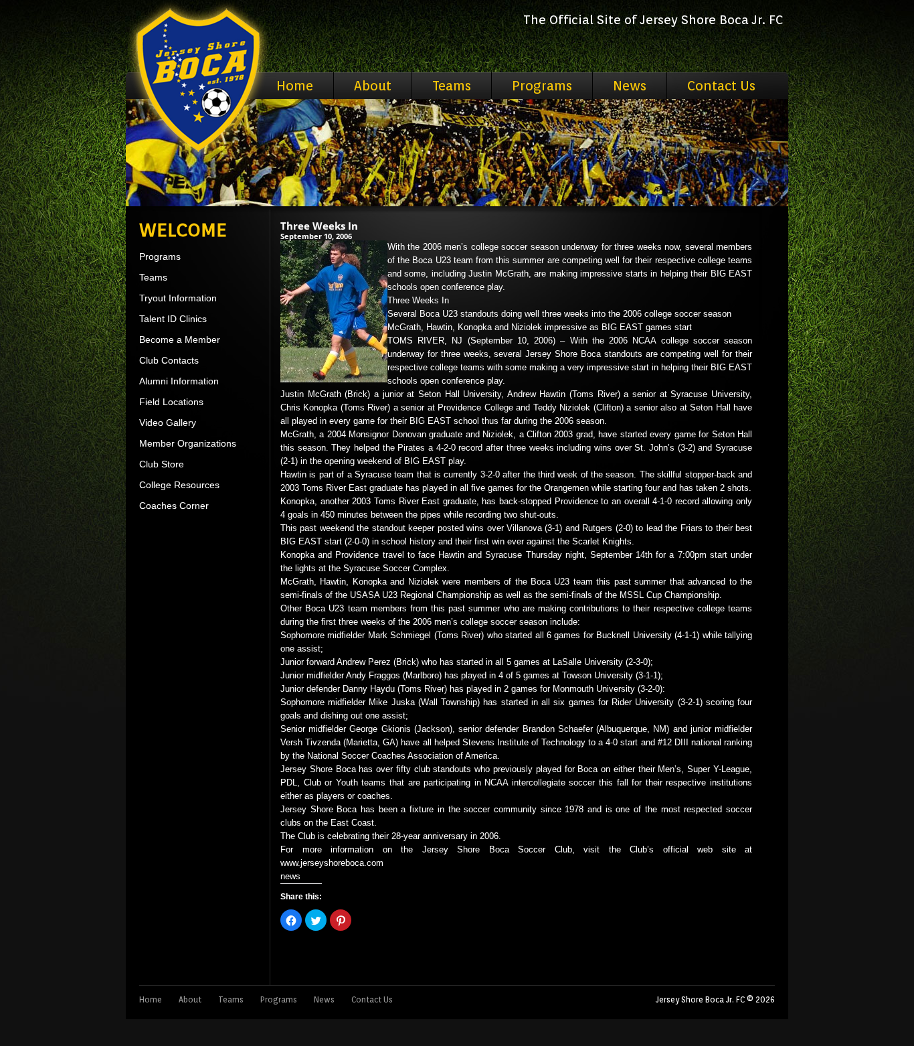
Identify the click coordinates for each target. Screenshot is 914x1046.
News (629, 86)
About (372, 86)
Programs (542, 86)
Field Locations (171, 401)
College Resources (179, 484)
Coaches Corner (174, 505)
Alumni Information (179, 381)
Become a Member (179, 339)
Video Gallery (167, 422)
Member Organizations (187, 443)
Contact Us (721, 86)
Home (294, 86)
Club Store (161, 464)
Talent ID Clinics (173, 318)
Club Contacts (169, 360)
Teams (451, 86)
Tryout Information (178, 298)
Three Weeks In (319, 225)
